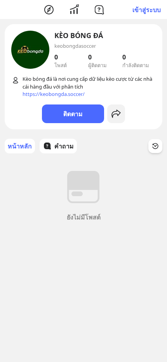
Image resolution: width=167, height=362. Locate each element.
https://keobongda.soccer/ (54, 93)
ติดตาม (73, 114)
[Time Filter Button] (155, 146)
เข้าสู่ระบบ (146, 9)
